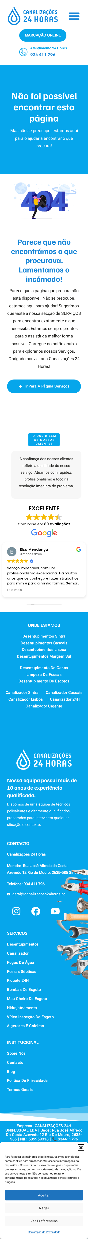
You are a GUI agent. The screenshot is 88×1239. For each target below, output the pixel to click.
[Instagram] (16, 911)
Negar (44, 1208)
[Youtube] (55, 911)
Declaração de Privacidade (44, 1232)
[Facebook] (36, 911)
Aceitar (44, 1195)
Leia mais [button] (14, 590)
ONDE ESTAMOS (44, 625)
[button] (81, 1147)
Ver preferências (44, 1221)
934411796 (68, 1139)
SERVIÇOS (17, 933)
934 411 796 (42, 54)
